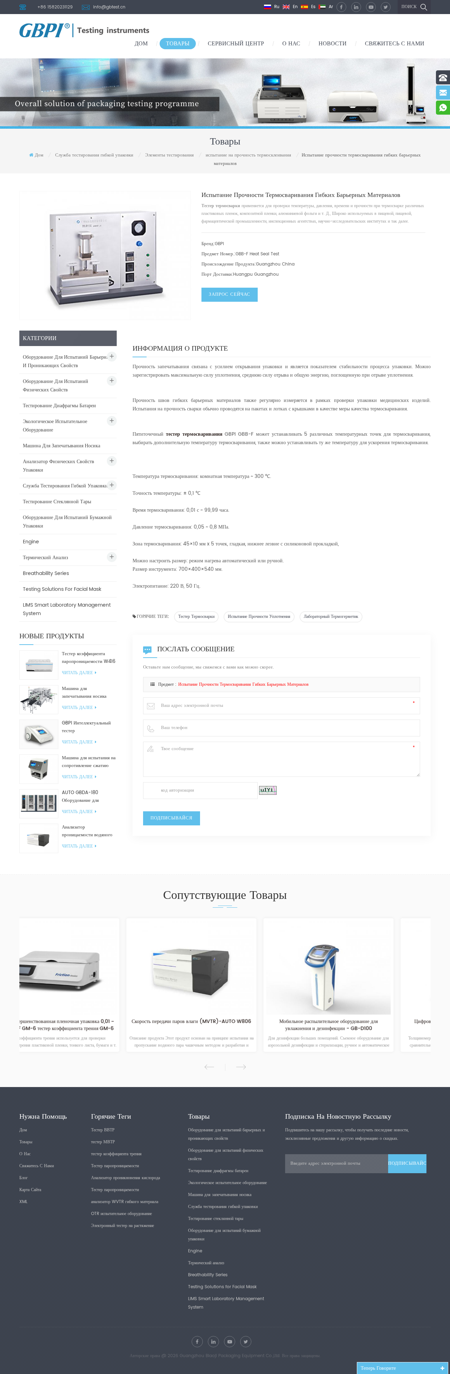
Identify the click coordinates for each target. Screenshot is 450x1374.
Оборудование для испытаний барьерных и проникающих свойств (67, 361)
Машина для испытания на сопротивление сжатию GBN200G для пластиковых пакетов (89, 762)
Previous (209, 1067)
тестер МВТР (103, 1142)
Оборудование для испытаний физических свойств (55, 385)
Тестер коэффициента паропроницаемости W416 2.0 (88, 658)
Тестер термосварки (196, 616)
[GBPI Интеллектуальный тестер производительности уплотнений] (39, 734)
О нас (291, 43)
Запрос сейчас (229, 294)
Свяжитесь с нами (394, 43)
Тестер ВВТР (103, 1130)
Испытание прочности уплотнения (259, 616)
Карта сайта (30, 1190)
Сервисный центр (236, 43)
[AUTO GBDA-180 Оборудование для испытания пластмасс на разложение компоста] (39, 803)
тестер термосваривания (194, 434)
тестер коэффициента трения (116, 1154)
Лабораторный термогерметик (331, 616)
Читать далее (77, 673)
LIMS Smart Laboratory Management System (67, 609)
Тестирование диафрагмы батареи (59, 406)
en (294, 7)
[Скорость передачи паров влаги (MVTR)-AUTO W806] (88, 968)
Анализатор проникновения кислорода (125, 1178)
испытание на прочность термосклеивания (248, 155)
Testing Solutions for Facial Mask (62, 589)
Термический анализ (45, 558)
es (312, 7)
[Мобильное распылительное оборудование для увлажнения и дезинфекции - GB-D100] (225, 968)
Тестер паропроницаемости (115, 1166)
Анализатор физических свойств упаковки (58, 466)
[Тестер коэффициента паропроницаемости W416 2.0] (39, 665)
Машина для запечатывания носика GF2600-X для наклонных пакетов (89, 693)
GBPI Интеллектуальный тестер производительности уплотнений (86, 727)
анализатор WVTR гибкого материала (124, 1202)
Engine (31, 542)
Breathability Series (46, 573)
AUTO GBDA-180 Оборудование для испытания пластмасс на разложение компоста (86, 797)
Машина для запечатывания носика (61, 446)
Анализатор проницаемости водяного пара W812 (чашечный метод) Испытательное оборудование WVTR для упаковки (87, 831)
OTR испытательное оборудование (121, 1213)
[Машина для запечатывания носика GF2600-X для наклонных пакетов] (39, 699)
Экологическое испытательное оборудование (55, 425)
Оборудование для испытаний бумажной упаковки (67, 521)
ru (276, 7)
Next (241, 1067)
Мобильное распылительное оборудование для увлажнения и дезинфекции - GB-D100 (225, 1025)
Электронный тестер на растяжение (122, 1225)
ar (330, 7)
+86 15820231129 (55, 7)
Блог (23, 1178)
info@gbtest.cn (109, 7)
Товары (177, 43)
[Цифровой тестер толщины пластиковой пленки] (362, 968)
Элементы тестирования (169, 155)
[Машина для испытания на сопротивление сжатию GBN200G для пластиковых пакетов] (39, 769)
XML (23, 1202)
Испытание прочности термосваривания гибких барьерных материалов (243, 684)
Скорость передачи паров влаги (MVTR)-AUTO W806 (88, 1021)
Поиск (409, 7)
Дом (141, 43)
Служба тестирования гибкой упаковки (94, 155)
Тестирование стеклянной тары (57, 502)
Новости (333, 43)
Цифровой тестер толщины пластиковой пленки (362, 1021)
